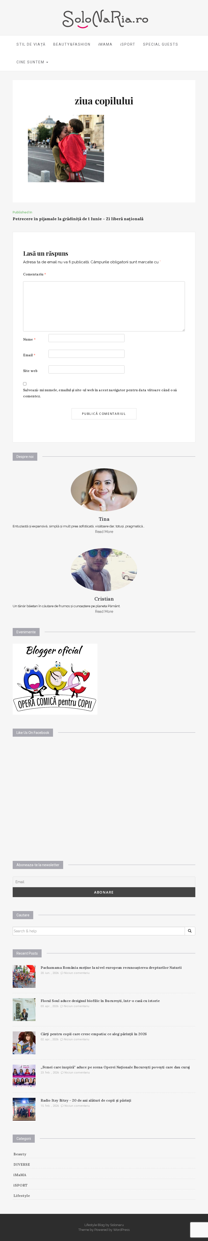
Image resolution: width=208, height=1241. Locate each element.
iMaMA (19, 1175)
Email (29, 355)
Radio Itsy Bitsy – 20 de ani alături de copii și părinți (86, 1100)
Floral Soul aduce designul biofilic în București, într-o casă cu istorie (100, 1000)
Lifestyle (21, 1195)
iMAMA (105, 44)
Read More (104, 532)
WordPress (121, 1230)
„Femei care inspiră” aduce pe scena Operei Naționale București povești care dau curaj (115, 1067)
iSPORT (127, 44)
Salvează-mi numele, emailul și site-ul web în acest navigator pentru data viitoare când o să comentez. (100, 393)
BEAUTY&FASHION (72, 44)
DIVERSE (21, 1164)
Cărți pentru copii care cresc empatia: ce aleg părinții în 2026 (94, 1034)
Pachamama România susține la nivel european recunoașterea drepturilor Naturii (111, 967)
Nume (29, 339)
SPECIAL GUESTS (160, 44)
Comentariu (34, 274)
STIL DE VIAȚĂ (31, 44)
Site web (30, 371)
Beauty (19, 1154)
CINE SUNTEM (31, 62)
